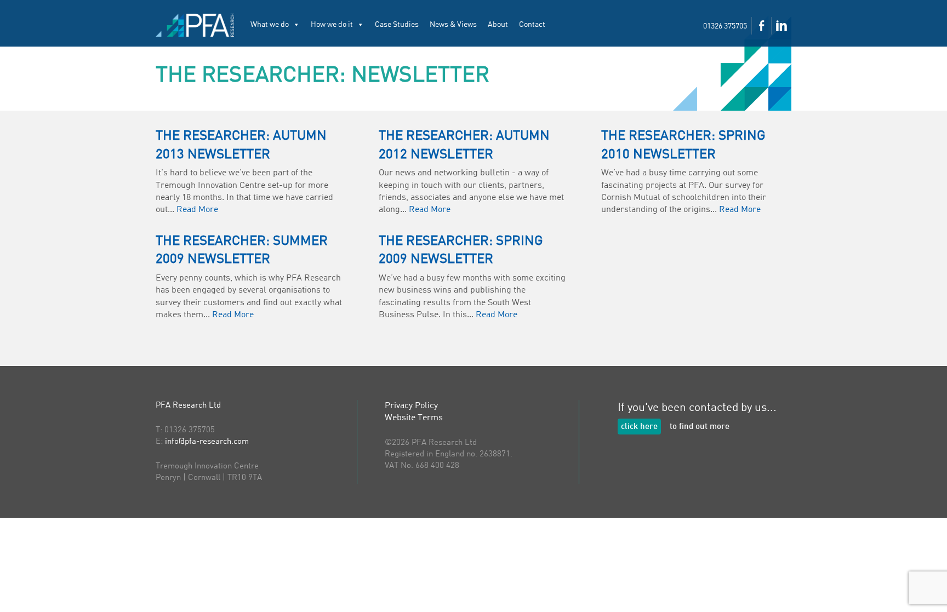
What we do (269, 24)
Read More (197, 209)
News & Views (453, 24)
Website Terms (414, 418)
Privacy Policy (411, 406)
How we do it (332, 24)
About (498, 24)
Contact (532, 24)
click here (639, 427)
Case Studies (397, 24)
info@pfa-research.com (207, 442)
